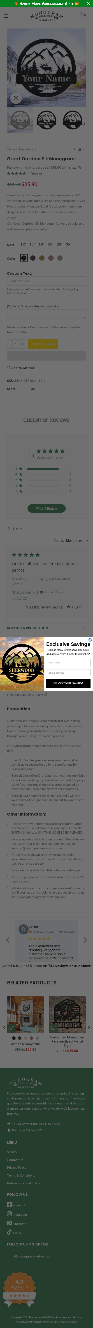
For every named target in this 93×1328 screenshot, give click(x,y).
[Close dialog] (90, 640)
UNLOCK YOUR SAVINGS (68, 683)
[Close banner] (88, 3)
